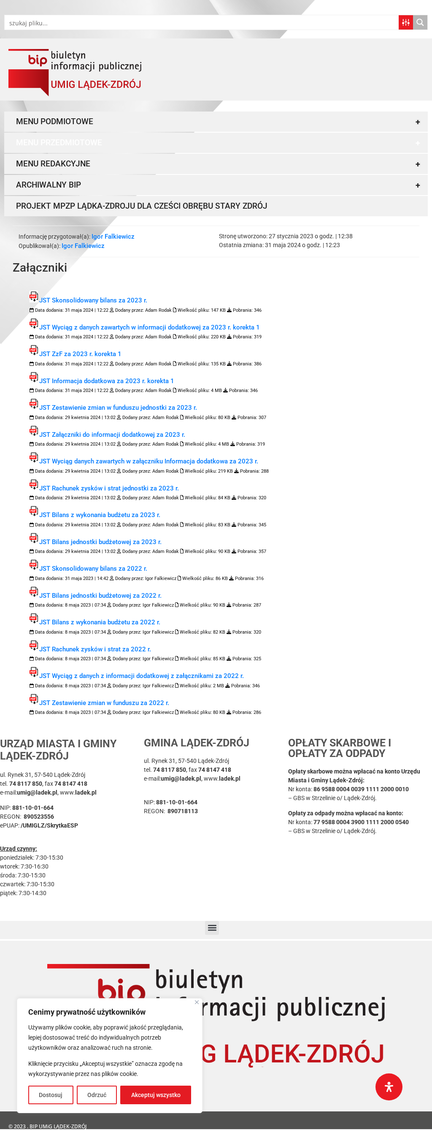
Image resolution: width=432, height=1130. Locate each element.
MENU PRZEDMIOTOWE (218, 143)
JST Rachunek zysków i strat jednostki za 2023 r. (109, 488)
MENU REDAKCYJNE (218, 164)
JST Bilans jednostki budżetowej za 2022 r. (100, 595)
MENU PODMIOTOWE (218, 122)
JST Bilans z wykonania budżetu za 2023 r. (99, 515)
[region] (109, 1055)
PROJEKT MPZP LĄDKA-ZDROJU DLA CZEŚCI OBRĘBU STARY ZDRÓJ (141, 206)
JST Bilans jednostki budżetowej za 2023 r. (100, 542)
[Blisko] (197, 1002)
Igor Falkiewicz (113, 236)
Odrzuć (96, 1095)
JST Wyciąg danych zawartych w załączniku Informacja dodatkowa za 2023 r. (148, 461)
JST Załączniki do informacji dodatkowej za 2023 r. (112, 434)
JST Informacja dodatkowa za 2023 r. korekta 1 (106, 381)
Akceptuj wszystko (156, 1095)
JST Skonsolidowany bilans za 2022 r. (93, 568)
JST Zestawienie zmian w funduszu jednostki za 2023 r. (118, 407)
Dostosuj (50, 1095)
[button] (212, 928)
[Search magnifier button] (420, 22)
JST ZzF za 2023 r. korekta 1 (80, 354)
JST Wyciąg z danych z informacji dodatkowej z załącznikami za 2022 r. (141, 676)
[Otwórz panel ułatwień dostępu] (388, 1086)
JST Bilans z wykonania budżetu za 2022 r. (99, 622)
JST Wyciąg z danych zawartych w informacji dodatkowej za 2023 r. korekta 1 (149, 327)
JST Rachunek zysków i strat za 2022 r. (95, 649)
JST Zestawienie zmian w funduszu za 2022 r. (104, 703)
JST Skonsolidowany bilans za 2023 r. (93, 300)
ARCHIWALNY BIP (218, 185)
